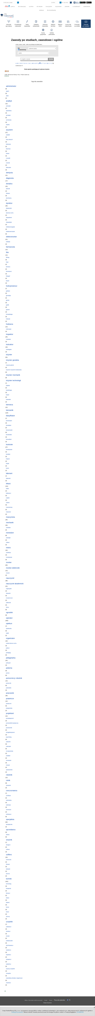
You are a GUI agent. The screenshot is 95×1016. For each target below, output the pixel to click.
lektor (7, 488)
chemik (8, 162)
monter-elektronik (13, 568)
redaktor (8, 755)
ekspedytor (9, 222)
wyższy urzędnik (10, 968)
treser (7, 911)
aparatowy (9, 110)
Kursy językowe (43, 33)
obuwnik (8, 593)
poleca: (13, 6)
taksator (8, 869)
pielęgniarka (10, 658)
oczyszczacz (9, 598)
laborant (9, 473)
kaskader (8, 399)
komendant (9, 420)
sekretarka (9, 800)
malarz (8, 502)
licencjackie (49, 6)
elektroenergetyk (10, 227)
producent (8, 703)
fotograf (8, 276)
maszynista (10, 517)
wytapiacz (8, 959)
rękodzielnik (9, 769)
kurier (7, 468)
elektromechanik (10, 231)
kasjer (7, 394)
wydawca (8, 950)
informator (8, 329)
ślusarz (8, 864)
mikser (8, 542)
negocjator (9, 588)
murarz (8, 573)
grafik (7, 305)
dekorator (8, 167)
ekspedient (9, 217)
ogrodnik (9, 612)
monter (9, 562)
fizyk (7, 262)
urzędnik (9, 922)
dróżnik (8, 188)
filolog (7, 257)
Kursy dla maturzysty (68, 25)
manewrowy (9, 507)
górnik (7, 300)
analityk (9, 101)
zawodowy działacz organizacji (14, 978)
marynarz (8, 512)
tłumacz (8, 893)
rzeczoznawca (11, 791)
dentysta (9, 173)
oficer (7, 607)
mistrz (8, 548)
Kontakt (45, 1000)
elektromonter (11, 237)
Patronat (50, 1000)
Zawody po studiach (86, 25)
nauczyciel (10, 578)
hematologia (9, 314)
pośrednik (8, 687)
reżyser (8, 765)
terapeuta (8, 888)
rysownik (8, 785)
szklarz (8, 849)
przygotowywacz (10, 732)
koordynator (9, 449)
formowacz (9, 271)
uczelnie (31, 6)
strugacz (8, 844)
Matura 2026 (60, 25)
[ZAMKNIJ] (80, 1012)
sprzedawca (10, 830)
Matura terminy (53, 25)
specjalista (10, 819)
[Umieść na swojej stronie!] (8, 71)
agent (7, 91)
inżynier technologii (13, 380)
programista (9, 708)
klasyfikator (10, 416)
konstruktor (9, 434)
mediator (8, 527)
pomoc (8, 673)
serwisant (8, 809)
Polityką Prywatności (17, 1012)
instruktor (9, 344)
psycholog (8, 737)
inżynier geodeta (12, 360)
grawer (8, 309)
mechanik (10, 523)
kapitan (8, 385)
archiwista (8, 120)
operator (9, 618)
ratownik (8, 741)
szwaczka (8, 859)
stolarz (8, 834)
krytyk (7, 463)
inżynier (9, 355)
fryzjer (7, 280)
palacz (8, 648)
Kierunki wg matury (9, 25)
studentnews (86, 6)
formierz (8, 266)
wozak (7, 936)
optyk (7, 633)
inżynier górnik (10, 365)
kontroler (9, 444)
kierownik (9, 410)
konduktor (8, 425)
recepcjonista (9, 751)
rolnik (8, 780)
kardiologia (9, 390)
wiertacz (8, 931)
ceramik (8, 158)
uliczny (8, 916)
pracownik (10, 693)
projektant (10, 713)
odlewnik (8, 602)
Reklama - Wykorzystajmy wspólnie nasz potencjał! (33, 1000)
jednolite (67, 6)
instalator (8, 339)
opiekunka (9, 628)
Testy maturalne (27, 25)
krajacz (8, 458)
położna (9, 668)
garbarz (8, 291)
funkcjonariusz (11, 286)
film (7, 252)
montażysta (9, 557)
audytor (8, 134)
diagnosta (10, 178)
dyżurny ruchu (9, 212)
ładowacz (8, 493)
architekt (8, 115)
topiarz (8, 902)
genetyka (8, 295)
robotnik (9, 775)
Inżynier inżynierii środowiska (14, 369)
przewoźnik (9, 727)
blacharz (8, 148)
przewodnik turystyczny (12, 723)
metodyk (8, 537)
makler (8, 498)
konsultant (8, 439)
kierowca (9, 405)
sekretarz (8, 805)
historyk (8, 319)
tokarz (7, 897)
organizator (10, 638)
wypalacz (8, 954)
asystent (9, 130)
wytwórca (8, 964)
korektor (8, 454)
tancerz (8, 873)
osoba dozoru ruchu (11, 643)
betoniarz (8, 144)
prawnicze (10, 698)
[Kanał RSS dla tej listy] (6, 71)
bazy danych (9, 139)
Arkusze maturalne (45, 25)
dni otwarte (39, 6)
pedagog (8, 652)
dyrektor (9, 203)
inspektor (9, 334)
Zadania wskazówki (36, 25)
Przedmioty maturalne (18, 25)
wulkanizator (9, 940)
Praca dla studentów (59, 1000)
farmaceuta (10, 247)
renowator (8, 760)
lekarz (8, 484)
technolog (8, 883)
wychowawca (9, 945)
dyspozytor (9, 208)
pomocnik (8, 683)
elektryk (8, 241)
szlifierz (9, 855)
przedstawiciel (10, 718)
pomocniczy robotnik (14, 678)
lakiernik (8, 478)
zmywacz (8, 982)
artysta (8, 124)
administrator (11, 86)
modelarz (8, 552)
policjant (8, 662)
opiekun (9, 623)
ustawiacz (8, 926)
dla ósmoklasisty (51, 10)
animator (8, 106)
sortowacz (8, 814)
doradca (9, 184)
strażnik (9, 840)
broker (7, 153)
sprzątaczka (9, 824)
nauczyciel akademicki (14, 584)
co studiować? (76, 6)
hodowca (9, 324)
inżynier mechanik (13, 375)
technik (9, 879)
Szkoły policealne (52, 33)
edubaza (41, 10)
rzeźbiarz (8, 795)
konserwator (9, 430)
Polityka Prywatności (47, 1002)
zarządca (8, 973)
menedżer (10, 533)
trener (7, 907)
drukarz (8, 193)
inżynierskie (58, 6)
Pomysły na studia (77, 25)
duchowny (8, 198)
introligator (9, 349)
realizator (8, 746)
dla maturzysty (22, 6)
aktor (7, 95)
